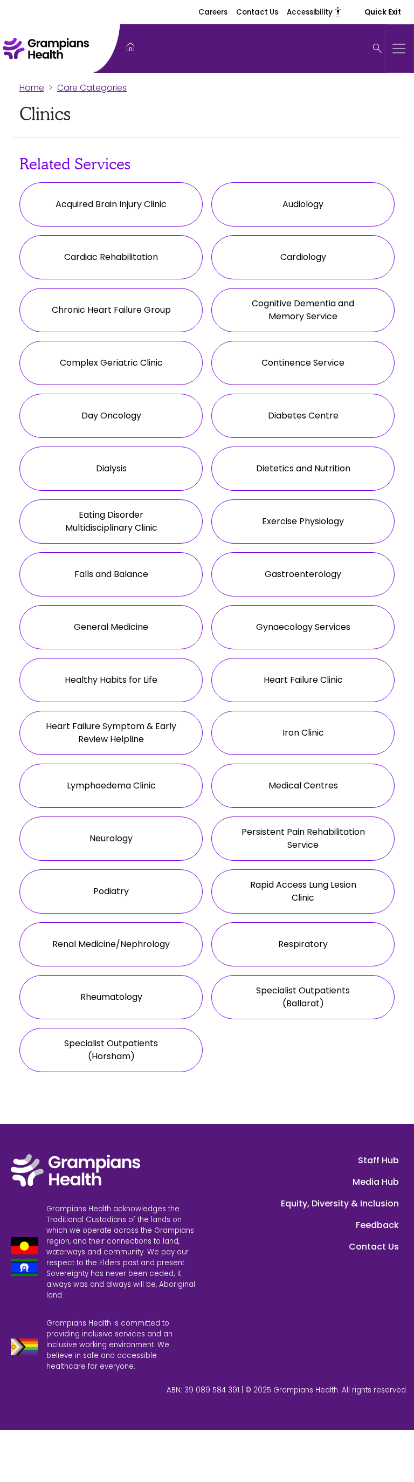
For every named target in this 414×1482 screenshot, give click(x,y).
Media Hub (376, 1182)
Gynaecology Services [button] (303, 627)
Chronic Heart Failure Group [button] (111, 310)
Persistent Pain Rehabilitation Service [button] (303, 838)
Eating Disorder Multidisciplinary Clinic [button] (111, 521)
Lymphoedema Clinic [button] (111, 785)
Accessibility (315, 12)
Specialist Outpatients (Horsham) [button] (111, 1049)
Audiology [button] (302, 204)
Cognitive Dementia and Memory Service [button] (303, 310)
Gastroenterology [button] (303, 574)
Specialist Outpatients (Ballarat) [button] (303, 997)
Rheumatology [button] (111, 997)
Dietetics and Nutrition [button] (303, 468)
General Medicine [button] (111, 627)
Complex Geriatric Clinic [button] (111, 362)
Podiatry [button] (111, 891)
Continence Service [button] (302, 362)
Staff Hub (378, 1160)
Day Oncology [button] (111, 415)
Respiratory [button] (303, 944)
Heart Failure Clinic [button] (303, 680)
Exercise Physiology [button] (303, 521)
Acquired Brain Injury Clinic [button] (111, 204)
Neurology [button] (111, 838)
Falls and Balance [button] (111, 574)
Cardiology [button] (303, 257)
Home (31, 87)
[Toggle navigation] (399, 48)
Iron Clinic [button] (303, 732)
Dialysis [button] (111, 468)
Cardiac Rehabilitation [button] (111, 257)
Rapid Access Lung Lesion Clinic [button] (303, 891)
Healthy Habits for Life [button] (111, 680)
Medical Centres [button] (303, 785)
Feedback (377, 1225)
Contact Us (257, 12)
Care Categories (92, 87)
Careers (212, 12)
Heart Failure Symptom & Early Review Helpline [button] (111, 732)
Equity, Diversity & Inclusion (340, 1203)
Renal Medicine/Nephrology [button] (111, 944)
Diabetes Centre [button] (303, 415)
